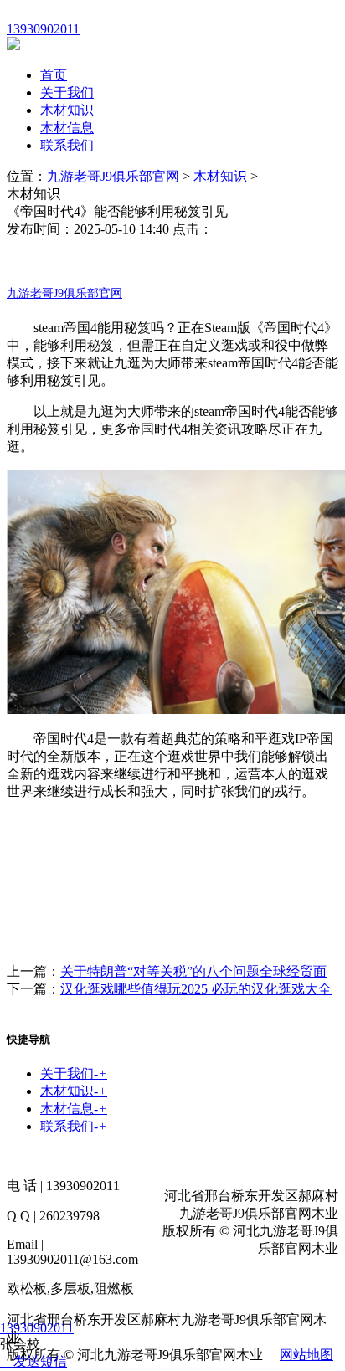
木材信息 (67, 128)
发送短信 (40, 1361)
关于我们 (67, 92)
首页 (53, 75)
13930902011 (37, 1328)
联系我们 (67, 145)
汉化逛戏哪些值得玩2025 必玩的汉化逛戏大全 (196, 989)
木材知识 (67, 110)
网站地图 (306, 1355)
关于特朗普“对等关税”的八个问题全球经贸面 (193, 971)
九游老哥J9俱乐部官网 (113, 176)
